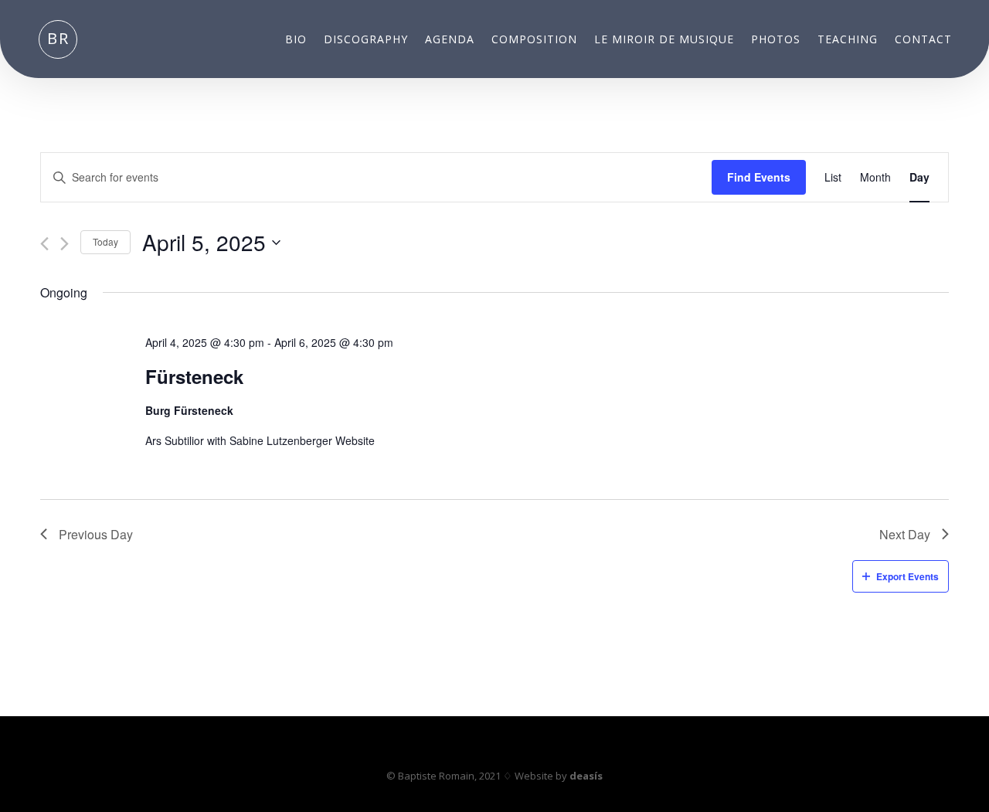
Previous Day (96, 534)
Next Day (904, 534)
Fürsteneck (194, 376)
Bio (296, 40)
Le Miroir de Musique (664, 40)
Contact (923, 40)
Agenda (449, 40)
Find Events (758, 177)
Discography (366, 40)
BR (58, 38)
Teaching (847, 40)
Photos (775, 40)
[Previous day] (44, 243)
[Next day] (64, 243)
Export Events (907, 576)
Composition (534, 40)
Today (105, 241)
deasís (586, 776)
